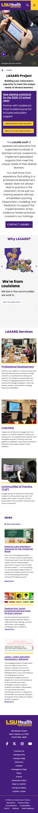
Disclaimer (11, 803)
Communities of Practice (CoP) (17, 488)
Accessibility (25, 805)
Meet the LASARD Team (11, 302)
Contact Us (19, 751)
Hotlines (15, 808)
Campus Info (19, 754)
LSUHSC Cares (19, 791)
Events (19, 776)
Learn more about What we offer (18, 123)
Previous (2, 266)
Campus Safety (19, 787)
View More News (13, 524)
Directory (19, 762)
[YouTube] (30, 743)
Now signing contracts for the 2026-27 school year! (17, 97)
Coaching (8, 427)
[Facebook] (7, 743)
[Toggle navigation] (34, 63)
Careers (19, 765)
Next (36, 266)
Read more (9, 581)
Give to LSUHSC (19, 784)
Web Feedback (28, 808)
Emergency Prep (19, 769)
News (19, 773)
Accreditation (11, 805)
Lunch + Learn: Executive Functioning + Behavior (17, 658)
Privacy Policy (23, 803)
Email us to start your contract (18, 131)
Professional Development (18, 366)
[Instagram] (22, 743)
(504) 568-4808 (19, 737)
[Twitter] (14, 743)
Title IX (6, 808)
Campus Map (19, 758)
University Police (19, 780)
